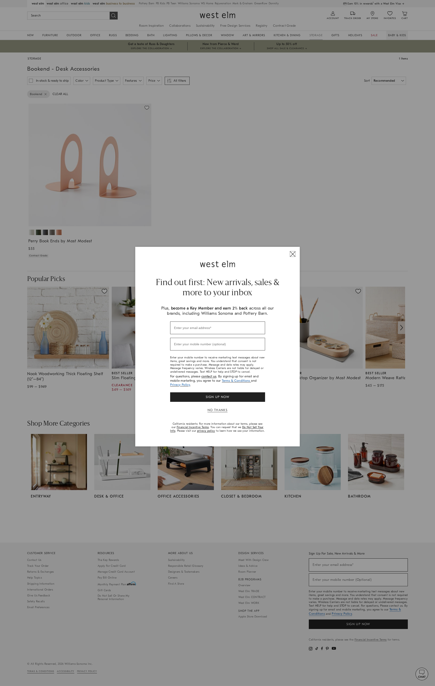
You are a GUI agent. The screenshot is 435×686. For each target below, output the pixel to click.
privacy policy (206, 430)
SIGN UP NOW (217, 397)
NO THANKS (218, 410)
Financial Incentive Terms (193, 427)
